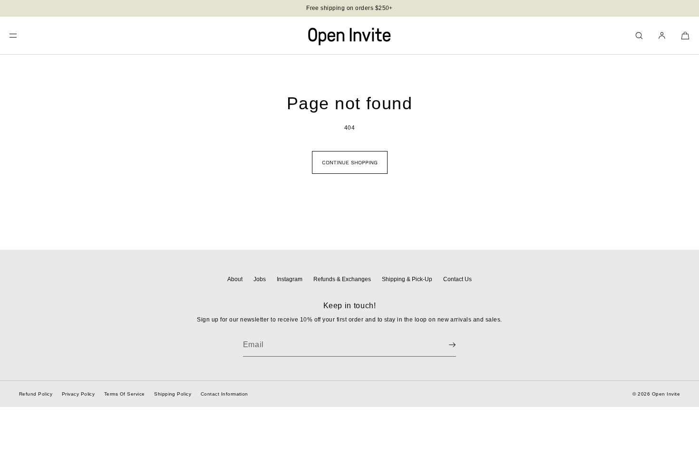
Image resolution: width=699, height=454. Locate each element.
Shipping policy (172, 394)
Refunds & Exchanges (342, 279)
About (235, 279)
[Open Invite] (349, 35)
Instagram (289, 279)
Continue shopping (350, 163)
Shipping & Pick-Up (407, 279)
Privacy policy (78, 394)
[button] (639, 35)
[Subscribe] (444, 344)
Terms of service (124, 394)
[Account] (661, 35)
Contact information (224, 394)
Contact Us (457, 279)
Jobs (259, 279)
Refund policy (35, 394)
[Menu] (21, 35)
